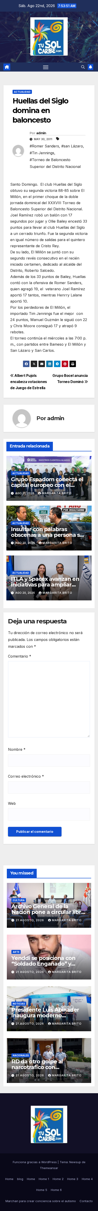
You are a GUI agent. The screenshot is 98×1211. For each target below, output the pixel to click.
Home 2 (58, 1179)
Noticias (19, 1003)
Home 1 (44, 1179)
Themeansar (49, 1168)
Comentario (19, 656)
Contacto (86, 1201)
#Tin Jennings (42, 153)
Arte (16, 952)
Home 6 (56, 1190)
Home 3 (72, 1179)
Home (9, 1179)
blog (20, 1179)
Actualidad (22, 91)
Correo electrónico (26, 776)
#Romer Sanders (44, 146)
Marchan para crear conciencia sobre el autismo (40, 1201)
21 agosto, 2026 (30, 920)
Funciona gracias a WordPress (35, 1162)
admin (41, 133)
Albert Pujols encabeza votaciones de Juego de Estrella (28, 381)
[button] (83, 67)
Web (12, 803)
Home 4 (87, 1179)
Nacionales (21, 1055)
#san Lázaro (72, 146)
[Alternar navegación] (46, 67)
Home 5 (41, 1190)
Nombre (17, 749)
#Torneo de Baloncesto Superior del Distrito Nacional (55, 163)
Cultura (19, 900)
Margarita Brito (57, 493)
